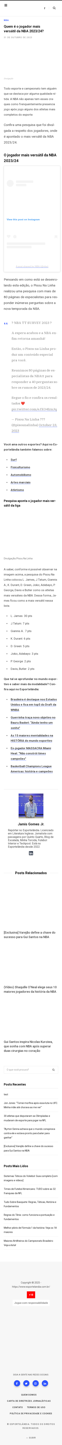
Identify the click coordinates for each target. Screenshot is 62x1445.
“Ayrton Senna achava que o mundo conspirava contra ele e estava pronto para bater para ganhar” (29, 1133)
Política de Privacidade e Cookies (31, 1413)
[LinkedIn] (45, 1383)
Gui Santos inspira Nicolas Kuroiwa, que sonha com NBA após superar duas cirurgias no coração (28, 1046)
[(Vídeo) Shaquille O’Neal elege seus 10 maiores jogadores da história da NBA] (31, 962)
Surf (14, 459)
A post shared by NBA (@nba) (32, 266)
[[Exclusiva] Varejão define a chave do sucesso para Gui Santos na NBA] (31, 908)
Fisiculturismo (20, 467)
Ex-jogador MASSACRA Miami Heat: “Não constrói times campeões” (31, 753)
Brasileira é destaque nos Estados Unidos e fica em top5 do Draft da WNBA (34, 705)
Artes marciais (20, 482)
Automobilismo (21, 475)
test (6, 1094)
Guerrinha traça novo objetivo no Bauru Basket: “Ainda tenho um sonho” (33, 723)
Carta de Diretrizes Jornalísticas (29, 1401)
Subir (32, 1438)
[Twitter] (26, 1383)
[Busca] (52, 8)
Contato (17, 1407)
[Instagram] (36, 1383)
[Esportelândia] (23, 8)
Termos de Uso (36, 1407)
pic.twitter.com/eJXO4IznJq (34, 409)
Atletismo (17, 490)
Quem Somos (29, 1395)
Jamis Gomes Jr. (31, 824)
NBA (6, 20)
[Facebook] (17, 1383)
